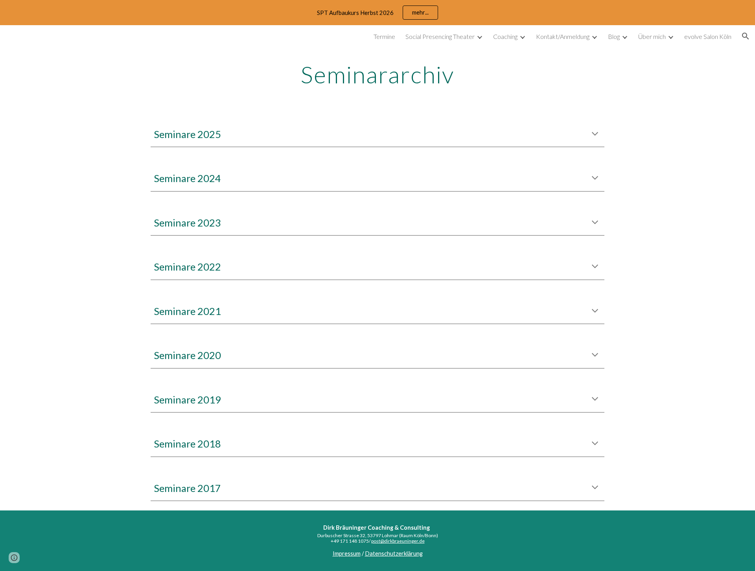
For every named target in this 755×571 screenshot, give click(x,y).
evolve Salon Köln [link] (707, 36)
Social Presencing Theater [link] (440, 36)
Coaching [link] (505, 36)
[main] (377, 74)
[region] (377, 12)
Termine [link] (384, 36)
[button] (745, 36)
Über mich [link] (652, 36)
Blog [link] (614, 36)
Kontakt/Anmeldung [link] (562, 36)
